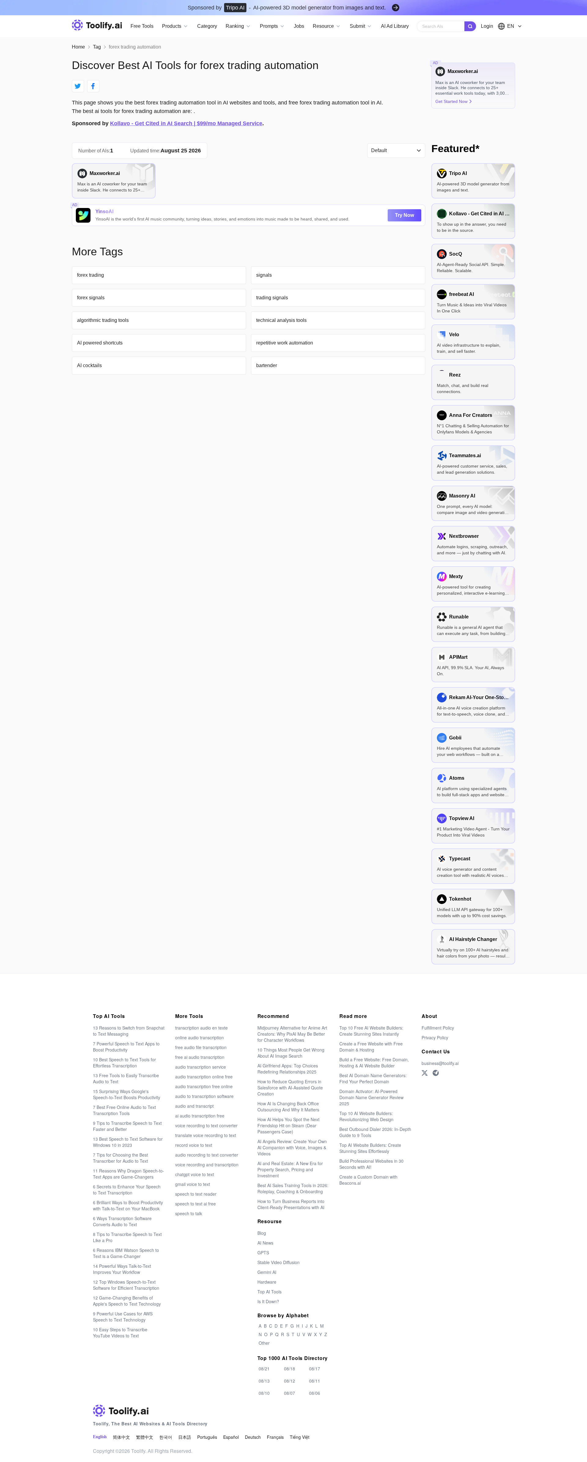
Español (231, 1437)
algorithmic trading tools (103, 320)
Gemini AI (266, 1272)
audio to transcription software (204, 1096)
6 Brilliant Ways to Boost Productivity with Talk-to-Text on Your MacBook (128, 1205)
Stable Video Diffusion (278, 1262)
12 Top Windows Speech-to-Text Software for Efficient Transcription (126, 1285)
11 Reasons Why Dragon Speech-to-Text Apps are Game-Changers (128, 1174)
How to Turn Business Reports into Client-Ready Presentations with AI (290, 1204)
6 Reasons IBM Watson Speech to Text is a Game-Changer (126, 1253)
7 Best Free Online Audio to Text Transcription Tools (124, 1110)
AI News (265, 1243)
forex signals (91, 297)
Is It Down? (268, 1301)
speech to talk (188, 1213)
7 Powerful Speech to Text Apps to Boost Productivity (126, 1047)
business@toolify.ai (440, 1063)
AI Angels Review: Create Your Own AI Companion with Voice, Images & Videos (292, 1147)
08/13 (264, 1381)
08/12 (289, 1381)
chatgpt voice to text (194, 1174)
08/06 (314, 1393)
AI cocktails (89, 365)
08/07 (289, 1393)
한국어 (165, 1437)
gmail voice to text (192, 1184)
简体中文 (121, 1437)
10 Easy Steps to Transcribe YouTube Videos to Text (120, 1332)
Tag (97, 46)
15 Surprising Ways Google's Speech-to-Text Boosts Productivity (126, 1094)
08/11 (314, 1381)
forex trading (90, 275)
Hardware (266, 1282)
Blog (261, 1233)
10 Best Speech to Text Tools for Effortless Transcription (124, 1062)
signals (264, 275)
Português (207, 1437)
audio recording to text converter (206, 1155)
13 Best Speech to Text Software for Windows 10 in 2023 (128, 1142)
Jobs (299, 26)
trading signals (272, 297)
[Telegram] (436, 1073)
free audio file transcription (201, 1047)
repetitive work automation (284, 342)
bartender (266, 365)
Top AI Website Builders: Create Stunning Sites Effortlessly (370, 1148)
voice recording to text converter (206, 1125)
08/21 (264, 1368)
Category (207, 26)
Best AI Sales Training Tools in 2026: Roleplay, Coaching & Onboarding (292, 1188)
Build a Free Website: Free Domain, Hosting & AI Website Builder (374, 1062)
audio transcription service (200, 1067)
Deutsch (253, 1437)
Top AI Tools (269, 1292)
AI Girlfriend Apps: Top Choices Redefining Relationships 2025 (287, 1069)
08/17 (314, 1368)
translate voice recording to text (205, 1135)
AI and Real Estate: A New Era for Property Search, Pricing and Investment (290, 1169)
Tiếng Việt (299, 1437)
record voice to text (193, 1145)
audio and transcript (194, 1106)
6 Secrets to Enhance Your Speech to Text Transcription (127, 1189)
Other (264, 1343)
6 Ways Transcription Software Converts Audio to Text (122, 1221)
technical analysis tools (281, 320)
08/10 (264, 1393)
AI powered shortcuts (100, 342)
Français (275, 1437)
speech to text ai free (195, 1204)
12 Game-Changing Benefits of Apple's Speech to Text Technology (127, 1301)
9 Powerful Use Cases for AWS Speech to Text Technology (123, 1317)
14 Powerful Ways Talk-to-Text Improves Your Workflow (122, 1269)
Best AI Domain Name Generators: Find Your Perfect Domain (373, 1078)
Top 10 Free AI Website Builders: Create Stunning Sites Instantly (371, 1031)
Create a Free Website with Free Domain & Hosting (371, 1047)
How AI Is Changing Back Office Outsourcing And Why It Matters (288, 1106)
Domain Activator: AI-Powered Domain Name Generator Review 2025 (371, 1097)
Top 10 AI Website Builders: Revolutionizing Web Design (366, 1116)
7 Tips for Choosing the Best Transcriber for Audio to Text (120, 1158)
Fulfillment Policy (438, 1028)
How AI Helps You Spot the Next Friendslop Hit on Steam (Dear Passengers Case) (288, 1125)
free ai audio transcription (199, 1057)
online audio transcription (199, 1037)
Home (78, 46)
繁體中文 (144, 1437)
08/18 (289, 1368)
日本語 (184, 1437)
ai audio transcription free (199, 1116)
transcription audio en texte (201, 1028)
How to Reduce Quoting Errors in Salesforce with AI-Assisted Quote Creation (290, 1087)
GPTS (263, 1252)
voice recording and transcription (206, 1164)
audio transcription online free (204, 1077)
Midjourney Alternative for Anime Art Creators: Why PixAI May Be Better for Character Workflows (292, 1034)
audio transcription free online (204, 1086)
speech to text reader (195, 1194)
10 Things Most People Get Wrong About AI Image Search (290, 1053)
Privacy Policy (435, 1037)
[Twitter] (425, 1073)
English (100, 1437)
